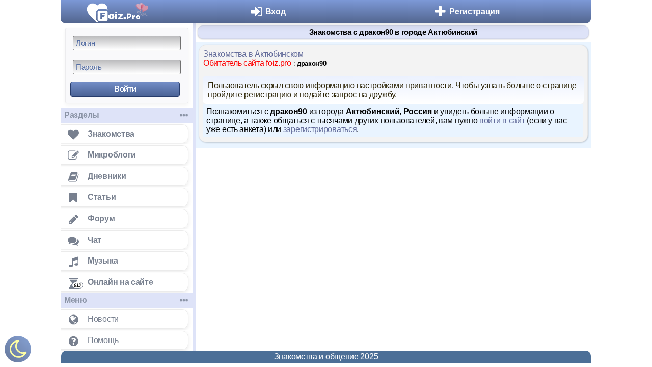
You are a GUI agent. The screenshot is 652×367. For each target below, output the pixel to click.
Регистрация (474, 11)
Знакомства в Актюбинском (253, 53)
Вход (275, 11)
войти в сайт (502, 120)
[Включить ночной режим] (18, 351)
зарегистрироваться (320, 129)
